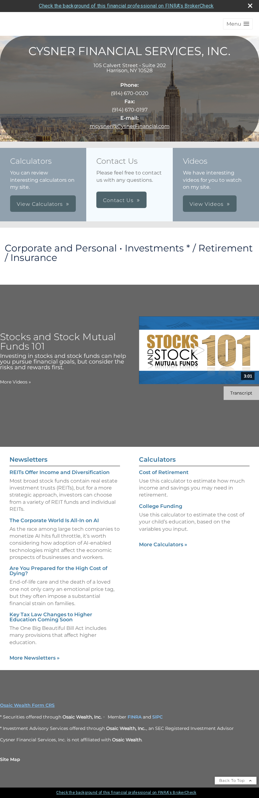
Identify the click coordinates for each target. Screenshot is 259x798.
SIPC (157, 717)
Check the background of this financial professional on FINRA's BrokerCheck (126, 6)
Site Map (10, 759)
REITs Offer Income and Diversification (59, 472)
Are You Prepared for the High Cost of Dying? (58, 570)
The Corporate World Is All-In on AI (54, 520)
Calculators (157, 459)
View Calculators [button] (40, 204)
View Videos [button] (207, 204)
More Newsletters (34, 658)
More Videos (15, 382)
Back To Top (232, 780)
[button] (238, 23)
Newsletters (28, 459)
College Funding (160, 506)
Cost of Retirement (164, 472)
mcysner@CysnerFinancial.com (130, 126)
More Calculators (163, 545)
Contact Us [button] (118, 200)
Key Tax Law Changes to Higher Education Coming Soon (50, 617)
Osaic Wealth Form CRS (27, 705)
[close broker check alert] (250, 5)
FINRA (135, 717)
